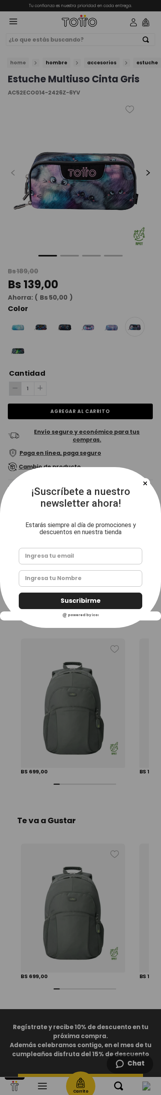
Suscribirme (80, 600)
